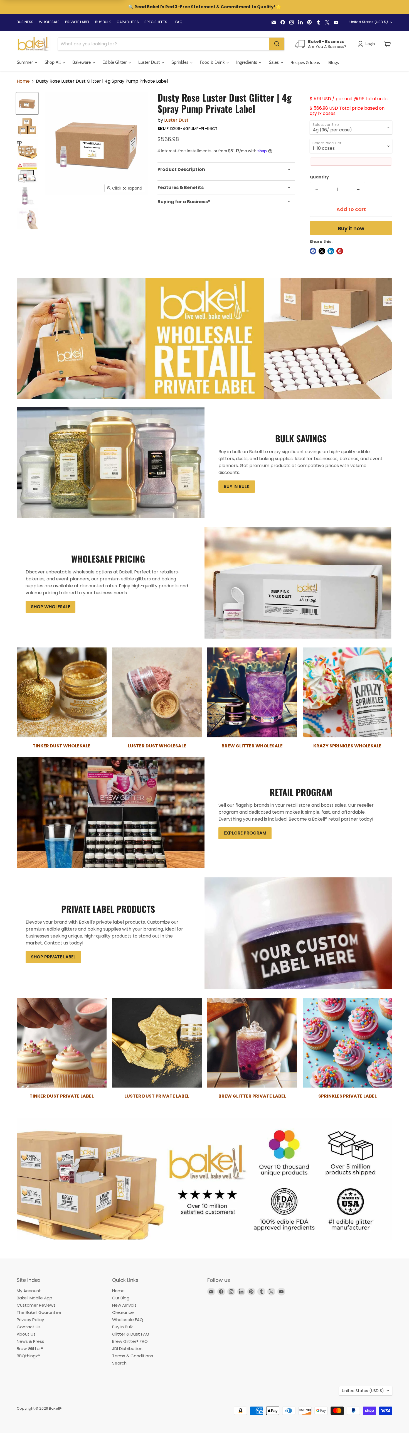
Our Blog (120, 1298)
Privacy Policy (30, 1319)
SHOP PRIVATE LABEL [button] (53, 957)
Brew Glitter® (30, 1348)
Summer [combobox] (25, 62)
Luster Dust (176, 120)
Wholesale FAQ (127, 1319)
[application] (226, 170)
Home (23, 81)
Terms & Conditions (132, 1356)
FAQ (179, 21)
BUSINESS (25, 21)
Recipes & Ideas (305, 62)
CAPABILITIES (128, 21)
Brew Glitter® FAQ (130, 1341)
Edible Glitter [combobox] (115, 62)
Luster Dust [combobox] (149, 62)
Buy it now (351, 228)
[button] (387, 44)
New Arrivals (124, 1305)
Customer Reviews (36, 1305)
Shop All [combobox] (53, 62)
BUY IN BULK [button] (237, 486)
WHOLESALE (49, 21)
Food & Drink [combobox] (213, 62)
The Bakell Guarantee (39, 1312)
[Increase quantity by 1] (358, 189)
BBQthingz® (28, 1356)
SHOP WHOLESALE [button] (50, 606)
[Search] (276, 44)
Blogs (333, 62)
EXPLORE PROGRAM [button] (245, 833)
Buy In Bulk (122, 1327)
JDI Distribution (127, 1348)
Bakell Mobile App (34, 1298)
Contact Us (29, 1327)
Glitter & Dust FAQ (130, 1334)
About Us (26, 1334)
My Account (29, 1291)
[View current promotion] (204, 7)
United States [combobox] (368, 21)
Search (119, 1363)
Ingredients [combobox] (247, 62)
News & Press (30, 1341)
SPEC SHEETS (155, 21)
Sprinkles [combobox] (180, 62)
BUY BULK (103, 21)
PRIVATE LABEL (77, 21)
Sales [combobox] (274, 62)
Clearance (123, 1312)
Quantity (319, 177)
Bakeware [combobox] (82, 62)
